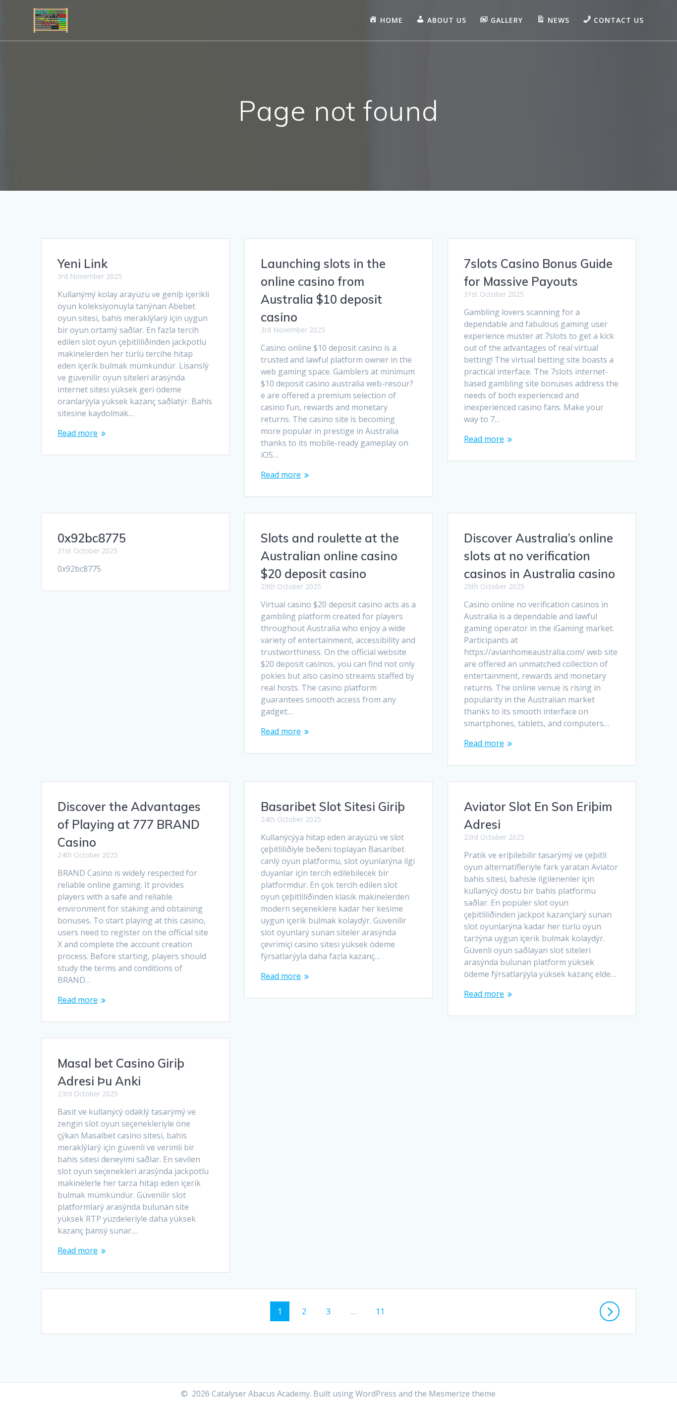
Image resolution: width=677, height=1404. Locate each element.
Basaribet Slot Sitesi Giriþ (333, 806)
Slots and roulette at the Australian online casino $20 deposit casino (330, 556)
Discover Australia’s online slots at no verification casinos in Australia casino (539, 556)
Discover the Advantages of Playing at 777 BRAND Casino (129, 824)
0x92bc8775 (91, 538)
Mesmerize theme (462, 1393)
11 (383, 1311)
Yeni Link (82, 263)
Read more (77, 433)
